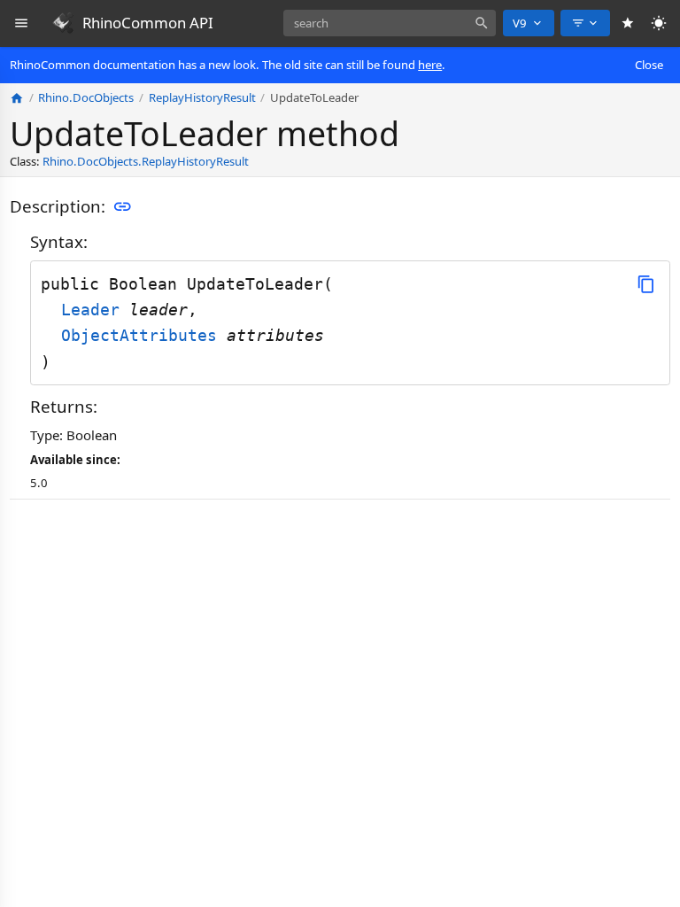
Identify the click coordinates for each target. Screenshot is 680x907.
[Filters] (585, 23)
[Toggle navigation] (21, 23)
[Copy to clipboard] (646, 284)
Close (649, 65)
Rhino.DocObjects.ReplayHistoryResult (145, 161)
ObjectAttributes (144, 335)
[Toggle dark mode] (659, 23)
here (430, 65)
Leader (95, 309)
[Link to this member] (122, 207)
